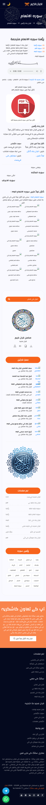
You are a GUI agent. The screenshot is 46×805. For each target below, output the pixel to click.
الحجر (20, 565)
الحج (30, 570)
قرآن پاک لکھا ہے (38, 688)
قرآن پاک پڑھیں (26, 23)
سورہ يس (26, 575)
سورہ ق (27, 580)
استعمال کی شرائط (37, 663)
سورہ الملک (17, 586)
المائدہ (11, 559)
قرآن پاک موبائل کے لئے (35, 742)
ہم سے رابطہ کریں (37, 671)
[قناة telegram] (5, 790)
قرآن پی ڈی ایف (38, 734)
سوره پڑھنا (38, 45)
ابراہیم (28, 565)
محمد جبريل (14, 231)
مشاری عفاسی (31, 265)
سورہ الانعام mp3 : (36, 197)
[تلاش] (9, 299)
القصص (22, 570)
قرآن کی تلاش (39, 684)
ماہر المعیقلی (32, 216)
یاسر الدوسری (14, 280)
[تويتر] (38, 795)
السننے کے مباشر (38, 746)
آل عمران (29, 559)
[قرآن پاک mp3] (31, 346)
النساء (20, 559)
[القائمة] (4, 4)
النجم (18, 580)
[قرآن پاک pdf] (25, 346)
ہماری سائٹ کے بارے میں (35, 667)
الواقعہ (36, 586)
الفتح (9, 575)
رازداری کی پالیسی (37, 659)
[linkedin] (30, 795)
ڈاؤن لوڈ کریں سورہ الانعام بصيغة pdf (23, 120)
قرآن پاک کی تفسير (37, 692)
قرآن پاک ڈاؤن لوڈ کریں (24, 638)
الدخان (17, 575)
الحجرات (36, 580)
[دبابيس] (25, 795)
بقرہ (37, 559)
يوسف (36, 565)
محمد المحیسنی (32, 231)
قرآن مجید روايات (38, 709)
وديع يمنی (32, 280)
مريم (37, 570)
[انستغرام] (34, 795)
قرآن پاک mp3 (39, 696)
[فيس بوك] (42, 795)
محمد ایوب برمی (14, 216)
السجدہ (36, 575)
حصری (14, 250)
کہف (13, 565)
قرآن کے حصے (39, 717)
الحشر (27, 586)
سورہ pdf (38, 48)
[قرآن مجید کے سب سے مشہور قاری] (15, 346)
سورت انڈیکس (38, 713)
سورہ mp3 (38, 51)
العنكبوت (13, 570)
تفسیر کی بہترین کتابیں (35, 738)
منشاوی (31, 250)
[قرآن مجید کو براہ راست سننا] (20, 346)
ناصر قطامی (14, 265)
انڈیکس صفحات (38, 721)
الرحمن (11, 580)
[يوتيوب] (21, 795)
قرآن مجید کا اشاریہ (36, 79)
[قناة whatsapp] (5, 799)
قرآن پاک (39, 23)
